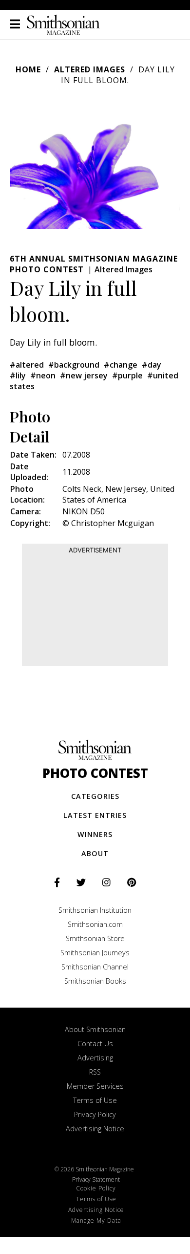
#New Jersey (84, 375)
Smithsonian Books (95, 981)
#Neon (43, 375)
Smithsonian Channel (95, 966)
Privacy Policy (95, 1114)
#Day (151, 364)
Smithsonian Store (95, 938)
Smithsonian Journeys (95, 952)
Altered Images (89, 69)
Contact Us (95, 1043)
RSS (95, 1072)
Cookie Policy (96, 1188)
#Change (120, 364)
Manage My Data (96, 1220)
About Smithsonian (95, 1029)
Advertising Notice (95, 1128)
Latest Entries (95, 815)
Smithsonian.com (95, 924)
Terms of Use (95, 1100)
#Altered (27, 364)
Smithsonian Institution (95, 910)
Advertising (95, 1057)
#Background (73, 364)
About (95, 853)
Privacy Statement (96, 1179)
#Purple (127, 375)
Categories (95, 796)
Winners (95, 834)
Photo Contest (95, 773)
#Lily (18, 375)
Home (28, 69)
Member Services (95, 1086)
